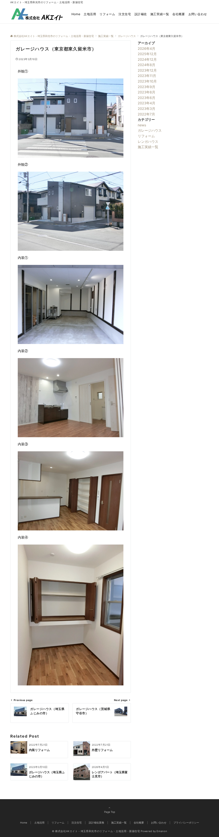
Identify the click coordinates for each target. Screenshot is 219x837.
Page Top (109, 811)
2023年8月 (146, 92)
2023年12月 (147, 70)
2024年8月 (146, 65)
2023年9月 (146, 87)
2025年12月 (147, 54)
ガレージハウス (150, 130)
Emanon (162, 831)
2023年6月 (146, 98)
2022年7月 (146, 114)
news (142, 125)
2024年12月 (147, 59)
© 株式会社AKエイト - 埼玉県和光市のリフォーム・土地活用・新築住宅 (96, 831)
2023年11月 (147, 76)
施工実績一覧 (148, 147)
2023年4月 (146, 103)
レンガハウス (148, 141)
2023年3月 (146, 108)
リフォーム (146, 136)
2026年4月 (146, 48)
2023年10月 (147, 81)
